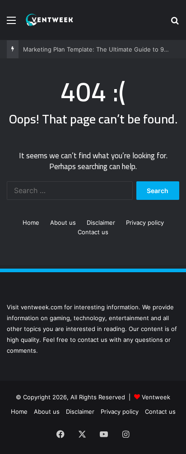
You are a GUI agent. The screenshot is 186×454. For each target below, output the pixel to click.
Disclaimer (101, 222)
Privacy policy (145, 222)
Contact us (93, 232)
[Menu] (11, 23)
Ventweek (156, 397)
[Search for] (174, 23)
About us (63, 222)
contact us (92, 339)
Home (31, 222)
